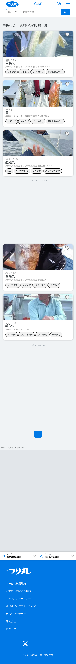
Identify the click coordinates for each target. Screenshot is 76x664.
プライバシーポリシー (18, 598)
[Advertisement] (39, 211)
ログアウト (12, 629)
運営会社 (11, 621)
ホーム (3, 448)
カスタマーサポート (17, 613)
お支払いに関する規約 (18, 591)
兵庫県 (10, 448)
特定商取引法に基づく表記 (21, 606)
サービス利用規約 (16, 583)
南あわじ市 (19, 448)
